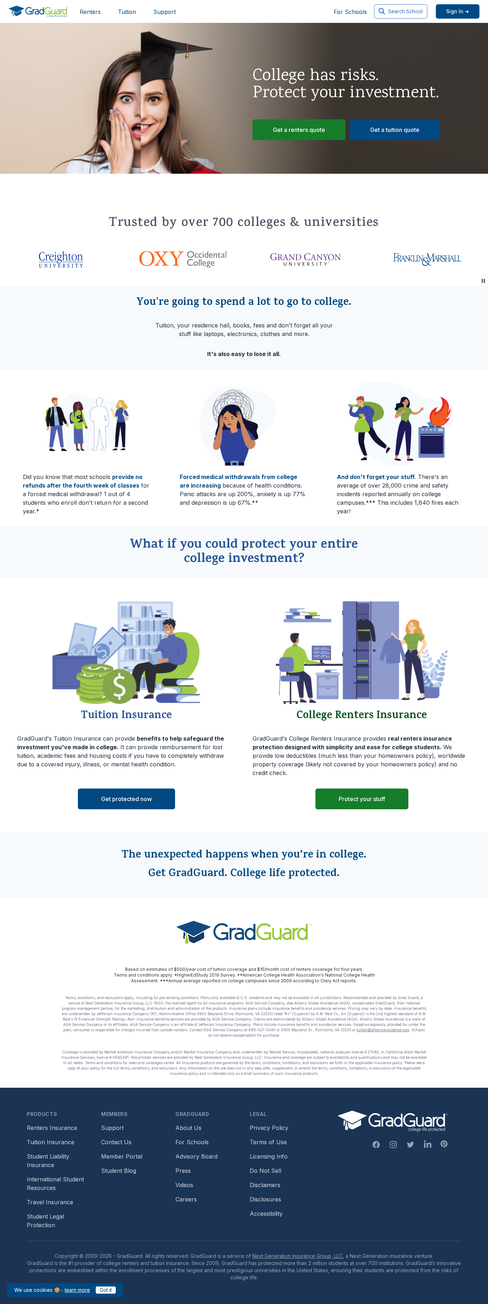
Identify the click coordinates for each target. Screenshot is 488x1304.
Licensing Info (269, 1156)
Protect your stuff (362, 798)
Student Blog (118, 1170)
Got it (106, 1290)
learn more (77, 1290)
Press (183, 1170)
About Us (188, 1127)
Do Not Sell (265, 1170)
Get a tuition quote (394, 129)
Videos (184, 1185)
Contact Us (116, 1142)
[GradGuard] (38, 11)
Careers (186, 1199)
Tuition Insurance (50, 1142)
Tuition (127, 11)
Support (164, 11)
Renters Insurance (52, 1127)
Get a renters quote (299, 129)
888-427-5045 (261, 1030)
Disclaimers (265, 1185)
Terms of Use (268, 1142)
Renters (90, 11)
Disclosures (265, 1199)
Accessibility (266, 1213)
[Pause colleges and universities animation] (483, 281)
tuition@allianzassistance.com (383, 1030)
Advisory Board (196, 1156)
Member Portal (121, 1156)
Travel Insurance (50, 1202)
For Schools (350, 11)
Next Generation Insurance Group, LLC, (298, 1256)
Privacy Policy (269, 1127)
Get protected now (126, 798)
